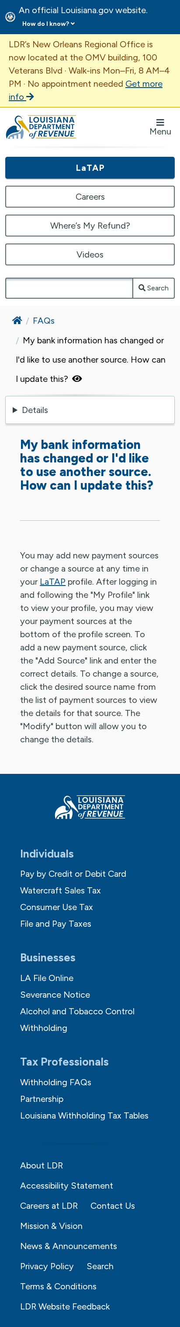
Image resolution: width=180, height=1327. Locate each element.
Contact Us (112, 1205)
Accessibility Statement (66, 1185)
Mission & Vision (51, 1226)
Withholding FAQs (55, 1082)
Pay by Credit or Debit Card (73, 873)
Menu (160, 131)
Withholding (43, 1028)
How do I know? (45, 24)
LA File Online (46, 978)
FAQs (44, 320)
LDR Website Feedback (65, 1306)
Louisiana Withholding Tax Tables (84, 1115)
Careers (90, 196)
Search (157, 288)
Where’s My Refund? (90, 225)
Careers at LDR (49, 1205)
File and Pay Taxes (55, 923)
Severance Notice (55, 994)
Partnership (41, 1099)
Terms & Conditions (58, 1286)
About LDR (41, 1165)
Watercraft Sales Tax (60, 890)
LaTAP (90, 167)
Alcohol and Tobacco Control (77, 1011)
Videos (90, 254)
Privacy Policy (47, 1266)
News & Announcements (68, 1246)
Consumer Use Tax (56, 907)
